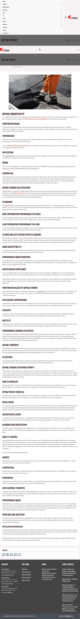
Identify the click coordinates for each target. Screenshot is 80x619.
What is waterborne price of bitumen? (49, 570)
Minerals (5, 24)
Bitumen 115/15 (26, 574)
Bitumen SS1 (26, 580)
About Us (5, 27)
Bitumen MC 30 (26, 577)
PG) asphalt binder (20, 193)
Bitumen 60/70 (26, 572)
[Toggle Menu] (61, 5)
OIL (3, 15)
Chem (4, 18)
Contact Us (5, 33)
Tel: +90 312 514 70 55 (7, 575)
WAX (4, 13)
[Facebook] (59, 616)
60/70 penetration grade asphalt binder (36, 119)
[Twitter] (62, 616)
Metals (4, 21)
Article (4, 30)
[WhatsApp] (72, 616)
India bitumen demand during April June (48, 578)
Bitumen (4, 4)
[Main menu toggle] (78, 49)
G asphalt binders (8, 205)
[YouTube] (69, 616)
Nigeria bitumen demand (49, 573)
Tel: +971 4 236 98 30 (7, 592)
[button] (66, 17)
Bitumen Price (6, 7)
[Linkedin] (64, 616)
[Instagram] (67, 616)
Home (4, 1)
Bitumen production (48, 575)
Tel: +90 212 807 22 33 (7, 583)
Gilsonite (24, 569)
